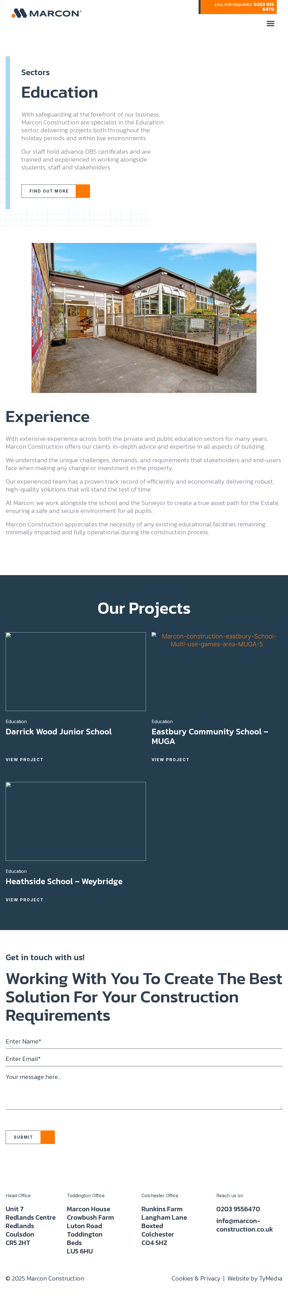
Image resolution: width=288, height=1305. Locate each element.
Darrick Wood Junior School (59, 731)
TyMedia (270, 1278)
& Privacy (196, 1278)
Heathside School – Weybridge (64, 881)
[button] (270, 23)
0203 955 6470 (263, 6)
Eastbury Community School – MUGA (210, 736)
